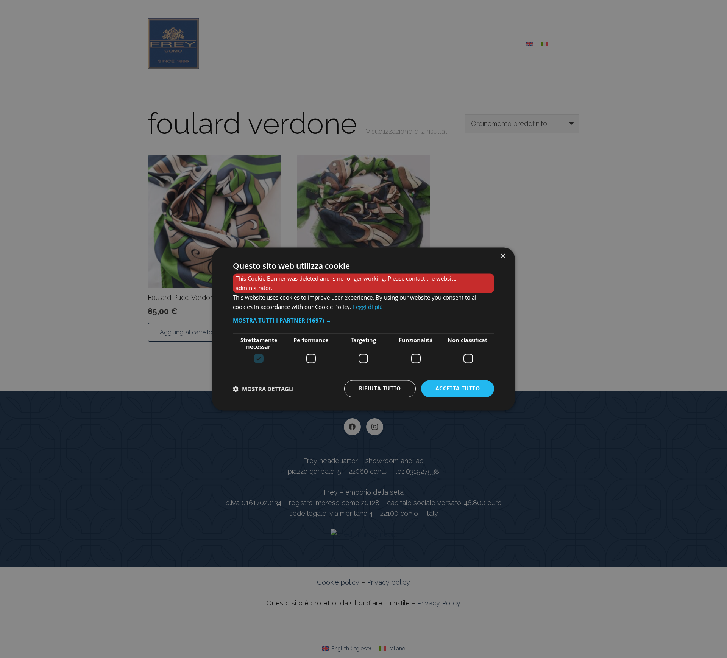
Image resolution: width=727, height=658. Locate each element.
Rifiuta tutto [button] (380, 388)
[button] (363, 320)
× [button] (502, 256)
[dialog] (363, 328)
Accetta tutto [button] (457, 388)
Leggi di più (368, 306)
